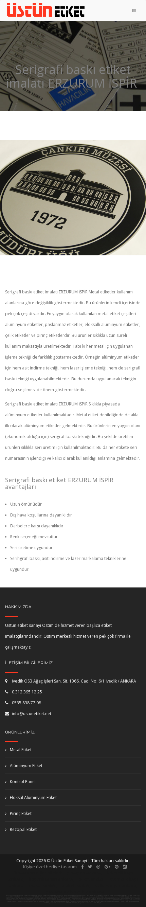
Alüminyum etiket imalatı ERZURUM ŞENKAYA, (117, 897)
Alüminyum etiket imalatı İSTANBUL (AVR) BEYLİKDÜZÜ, (52, 900)
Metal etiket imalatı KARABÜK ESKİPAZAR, (98, 895)
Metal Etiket (21, 749)
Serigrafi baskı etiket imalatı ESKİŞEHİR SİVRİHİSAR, (31, 901)
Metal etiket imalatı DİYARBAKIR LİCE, (71, 897)
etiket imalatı (91, 879)
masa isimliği (42, 885)
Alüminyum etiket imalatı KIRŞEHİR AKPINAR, (59, 898)
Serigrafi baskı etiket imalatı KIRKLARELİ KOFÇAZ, (64, 903)
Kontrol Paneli (23, 781)
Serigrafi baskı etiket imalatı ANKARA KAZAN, (58, 901)
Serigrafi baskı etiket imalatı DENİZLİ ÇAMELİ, (83, 901)
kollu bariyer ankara (115, 885)
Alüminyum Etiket (26, 765)
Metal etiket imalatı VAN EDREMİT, (33, 895)
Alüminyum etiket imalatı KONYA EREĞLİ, (93, 897)
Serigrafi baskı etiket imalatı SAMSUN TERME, (108, 901)
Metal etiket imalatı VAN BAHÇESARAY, (50, 897)
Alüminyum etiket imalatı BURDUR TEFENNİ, (108, 898)
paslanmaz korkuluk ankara (75, 892)
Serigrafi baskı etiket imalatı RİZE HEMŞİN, (89, 903)
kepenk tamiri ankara (51, 879)
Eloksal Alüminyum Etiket (33, 797)
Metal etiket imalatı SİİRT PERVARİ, (30, 897)
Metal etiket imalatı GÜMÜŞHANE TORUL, (75, 895)
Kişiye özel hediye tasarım (50, 867)
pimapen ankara (84, 873)
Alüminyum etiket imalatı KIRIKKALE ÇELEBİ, (25, 900)
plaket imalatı (75, 885)
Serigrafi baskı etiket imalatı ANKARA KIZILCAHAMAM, (82, 900)
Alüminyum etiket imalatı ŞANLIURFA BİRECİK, (84, 898)
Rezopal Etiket (23, 829)
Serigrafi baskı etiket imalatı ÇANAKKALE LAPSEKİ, (110, 900)
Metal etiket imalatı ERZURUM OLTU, (53, 895)
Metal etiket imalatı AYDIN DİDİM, (14, 895)
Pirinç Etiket (21, 813)
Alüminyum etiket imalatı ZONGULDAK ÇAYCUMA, (32, 898)
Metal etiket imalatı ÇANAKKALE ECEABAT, (121, 895)
